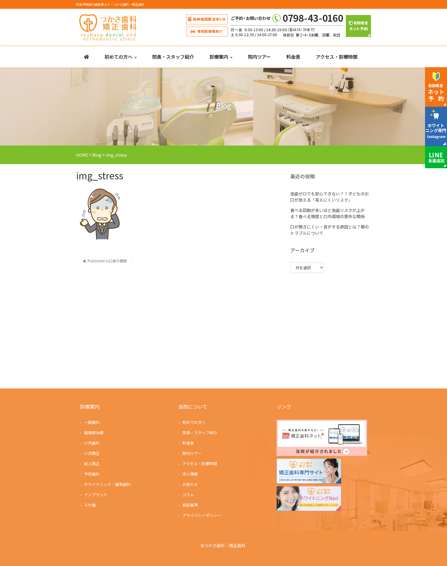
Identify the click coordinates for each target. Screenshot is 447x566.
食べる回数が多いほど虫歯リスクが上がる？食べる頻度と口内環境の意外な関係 (327, 213)
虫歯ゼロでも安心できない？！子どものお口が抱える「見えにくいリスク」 (329, 196)
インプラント (95, 494)
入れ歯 (90, 505)
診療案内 (219, 56)
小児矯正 (92, 453)
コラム (188, 494)
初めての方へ (118, 56)
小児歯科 (92, 443)
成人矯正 (92, 463)
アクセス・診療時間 (336, 56)
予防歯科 (92, 474)
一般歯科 (92, 422)
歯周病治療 (93, 432)
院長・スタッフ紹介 (173, 56)
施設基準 (190, 505)
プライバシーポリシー (201, 515)
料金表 (293, 56)
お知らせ (190, 484)
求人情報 (190, 474)
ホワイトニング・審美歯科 (107, 484)
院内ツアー (259, 56)
